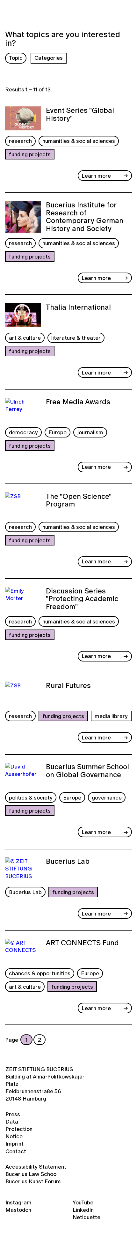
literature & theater (76, 338)
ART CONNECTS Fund (82, 943)
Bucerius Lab (68, 861)
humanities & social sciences (78, 141)
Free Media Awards (78, 402)
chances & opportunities (39, 973)
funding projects (30, 154)
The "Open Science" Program (78, 500)
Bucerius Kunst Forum (33, 1181)
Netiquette (86, 1217)
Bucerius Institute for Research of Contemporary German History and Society (84, 217)
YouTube (83, 1202)
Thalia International (78, 307)
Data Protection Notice (18, 1129)
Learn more (96, 176)
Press (12, 1114)
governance (107, 797)
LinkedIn (83, 1209)
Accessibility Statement (35, 1166)
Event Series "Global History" (80, 114)
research (20, 141)
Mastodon (18, 1209)
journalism (90, 432)
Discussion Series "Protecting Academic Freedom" (82, 599)
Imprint (14, 1143)
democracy (23, 432)
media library (111, 716)
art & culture (25, 338)
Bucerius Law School (31, 1174)
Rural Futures (68, 686)
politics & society (31, 797)
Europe (57, 432)
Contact (15, 1151)
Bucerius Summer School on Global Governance (87, 771)
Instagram (18, 1202)
